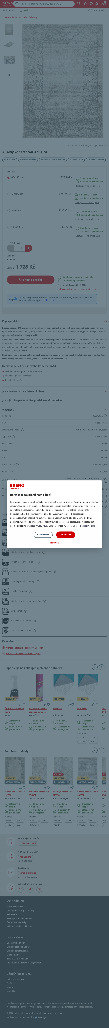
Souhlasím (66, 535)
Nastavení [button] (54, 543)
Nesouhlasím (43, 535)
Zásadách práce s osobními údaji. (80, 526)
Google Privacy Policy (38, 526)
